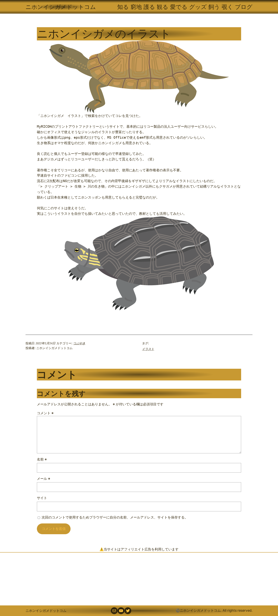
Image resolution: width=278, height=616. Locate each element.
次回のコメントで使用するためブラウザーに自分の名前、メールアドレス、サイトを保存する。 (115, 517)
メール (43, 479)
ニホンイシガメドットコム (61, 6)
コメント (45, 413)
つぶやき (79, 343)
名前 (42, 459)
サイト (42, 498)
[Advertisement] (139, 579)
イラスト (148, 349)
